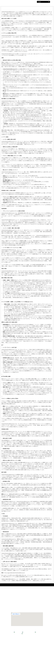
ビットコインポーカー (43, 647)
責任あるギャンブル (38, 645)
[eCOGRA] (37, 632)
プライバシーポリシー (20, 645)
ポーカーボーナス (24, 649)
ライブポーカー (18, 647)
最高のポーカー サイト (29, 647)
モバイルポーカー (14, 649)
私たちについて (8, 645)
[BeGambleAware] (27, 633)
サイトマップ (8, 647)
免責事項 (47, 645)
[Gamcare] (17, 632)
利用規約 (29, 645)
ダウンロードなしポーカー (38, 649)
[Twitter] (25, 640)
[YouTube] (21, 640)
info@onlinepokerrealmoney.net (28, 608)
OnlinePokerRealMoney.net (28, 655)
